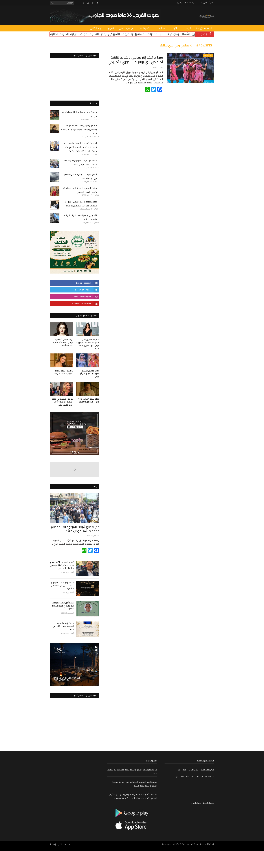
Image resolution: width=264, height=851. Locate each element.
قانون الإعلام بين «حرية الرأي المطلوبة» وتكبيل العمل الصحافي (79, 190)
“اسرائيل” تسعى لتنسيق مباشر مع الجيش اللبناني (61, 34)
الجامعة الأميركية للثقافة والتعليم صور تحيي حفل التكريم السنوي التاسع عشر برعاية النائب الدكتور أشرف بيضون (80, 147)
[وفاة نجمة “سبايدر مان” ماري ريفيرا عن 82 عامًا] (87, 389)
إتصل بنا (179, 2)
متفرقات (145, 28)
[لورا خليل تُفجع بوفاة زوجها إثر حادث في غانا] (61, 360)
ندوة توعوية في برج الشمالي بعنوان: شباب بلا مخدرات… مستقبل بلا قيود (81, 204)
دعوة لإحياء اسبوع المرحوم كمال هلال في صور (63, 626)
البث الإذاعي (96, 28)
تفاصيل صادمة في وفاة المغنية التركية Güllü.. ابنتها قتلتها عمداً (62, 402)
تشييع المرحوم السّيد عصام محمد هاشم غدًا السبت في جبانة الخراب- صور (62, 565)
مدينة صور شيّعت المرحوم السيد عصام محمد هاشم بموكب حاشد (80, 163)
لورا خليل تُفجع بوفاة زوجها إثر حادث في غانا (63, 372)
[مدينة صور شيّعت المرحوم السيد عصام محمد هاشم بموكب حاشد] (74, 508)
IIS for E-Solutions (182, 844)
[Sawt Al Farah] (207, 15)
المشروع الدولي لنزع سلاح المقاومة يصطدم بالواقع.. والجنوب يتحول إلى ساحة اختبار (79, 130)
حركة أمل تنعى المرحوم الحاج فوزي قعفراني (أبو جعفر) (63, 605)
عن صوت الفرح (190, 2)
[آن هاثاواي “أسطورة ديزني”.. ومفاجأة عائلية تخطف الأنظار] (61, 329)
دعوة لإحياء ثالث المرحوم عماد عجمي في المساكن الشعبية (62, 585)
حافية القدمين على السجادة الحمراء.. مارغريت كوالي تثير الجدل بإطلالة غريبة (87, 344)
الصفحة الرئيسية (204, 28)
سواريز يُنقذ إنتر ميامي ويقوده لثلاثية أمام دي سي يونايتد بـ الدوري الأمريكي (135, 59)
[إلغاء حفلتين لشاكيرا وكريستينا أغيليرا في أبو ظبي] (87, 360)
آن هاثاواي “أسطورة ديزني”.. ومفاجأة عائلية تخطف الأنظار (63, 342)
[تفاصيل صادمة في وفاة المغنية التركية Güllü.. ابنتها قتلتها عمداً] (61, 389)
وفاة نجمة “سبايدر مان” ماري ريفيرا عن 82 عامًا (88, 400)
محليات (161, 28)
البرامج (188, 28)
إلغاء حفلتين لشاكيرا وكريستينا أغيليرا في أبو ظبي (89, 374)
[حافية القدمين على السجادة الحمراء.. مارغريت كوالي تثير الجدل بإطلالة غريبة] (87, 329)
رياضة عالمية (208, 55)
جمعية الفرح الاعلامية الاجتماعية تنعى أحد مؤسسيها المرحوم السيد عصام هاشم (134, 784)
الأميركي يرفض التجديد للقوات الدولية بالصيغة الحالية (130, 34)
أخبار (175, 28)
